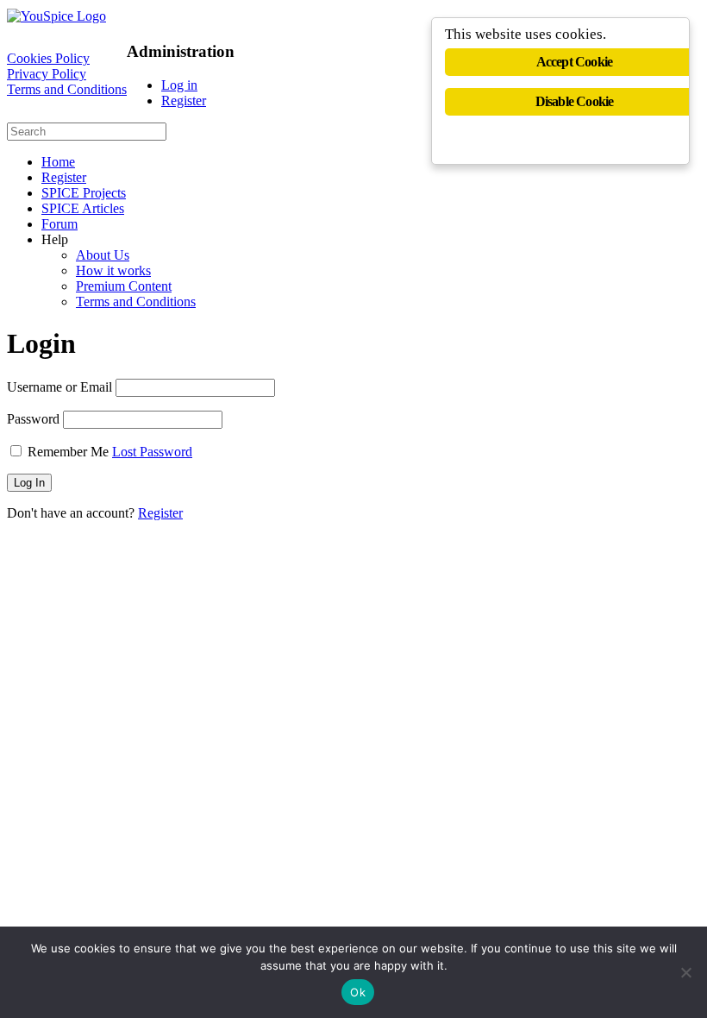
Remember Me (68, 451)
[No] (685, 972)
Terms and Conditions (67, 89)
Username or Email (59, 387)
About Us (102, 255)
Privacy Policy (46, 73)
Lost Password (152, 451)
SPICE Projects (83, 192)
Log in (179, 85)
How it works (113, 270)
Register (183, 100)
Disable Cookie (574, 101)
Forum (59, 224)
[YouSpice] (56, 16)
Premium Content (124, 286)
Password (33, 419)
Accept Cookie (574, 61)
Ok (358, 992)
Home (58, 161)
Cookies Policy (48, 58)
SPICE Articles (82, 208)
